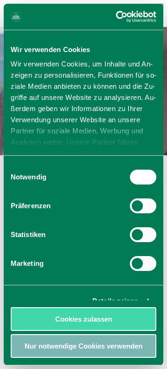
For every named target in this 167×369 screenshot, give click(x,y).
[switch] (143, 205)
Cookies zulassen (83, 319)
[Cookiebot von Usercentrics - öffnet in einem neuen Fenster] (117, 17)
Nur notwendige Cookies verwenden (83, 346)
